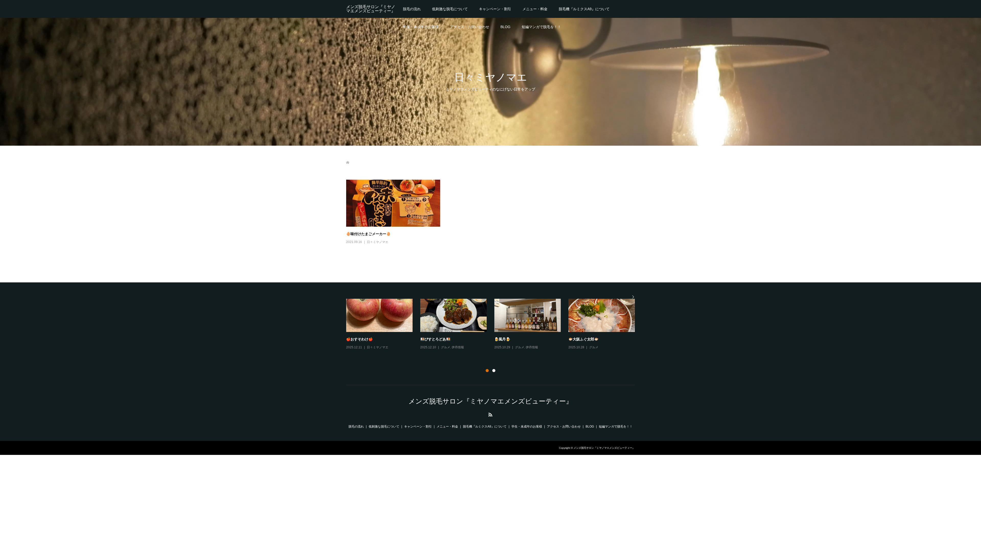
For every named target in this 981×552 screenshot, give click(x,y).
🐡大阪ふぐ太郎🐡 (583, 339)
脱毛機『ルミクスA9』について (584, 9)
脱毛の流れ (412, 9)
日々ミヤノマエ (377, 242)
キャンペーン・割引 (495, 9)
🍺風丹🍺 (502, 339)
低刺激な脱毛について (450, 9)
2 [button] (493, 370)
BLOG (505, 27)
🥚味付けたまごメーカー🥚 (368, 233)
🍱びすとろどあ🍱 (435, 339)
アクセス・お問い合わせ (469, 27)
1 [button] (487, 370)
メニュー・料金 (534, 9)
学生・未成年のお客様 (421, 27)
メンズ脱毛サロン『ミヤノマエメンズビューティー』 (370, 9)
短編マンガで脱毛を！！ (541, 27)
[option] (494, 324)
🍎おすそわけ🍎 (359, 339)
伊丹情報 (458, 347)
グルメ (445, 347)
